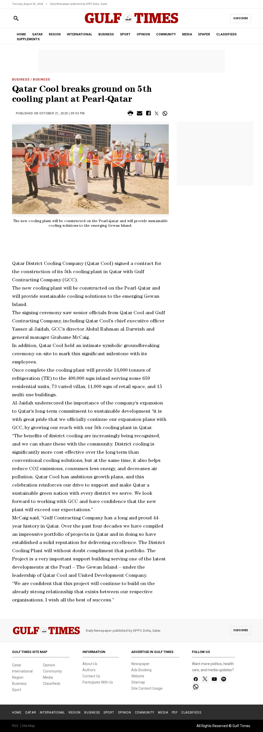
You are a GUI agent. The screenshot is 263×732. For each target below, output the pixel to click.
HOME (21, 34)
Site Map (28, 726)
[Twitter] (205, 679)
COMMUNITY (166, 34)
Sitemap (138, 682)
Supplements (28, 39)
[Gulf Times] (131, 23)
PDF (175, 712)
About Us (89, 664)
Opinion (49, 665)
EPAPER (204, 34)
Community (52, 671)
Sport (16, 690)
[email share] (139, 114)
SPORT (125, 34)
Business (21, 79)
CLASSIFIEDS (226, 34)
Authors (89, 670)
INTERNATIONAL (79, 34)
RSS (15, 726)
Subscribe (240, 18)
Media (48, 677)
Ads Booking (141, 670)
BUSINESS (106, 34)
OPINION (143, 34)
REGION (55, 34)
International (22, 671)
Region (17, 677)
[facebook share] (148, 114)
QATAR (37, 34)
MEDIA (187, 34)
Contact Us (91, 676)
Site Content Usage (147, 688)
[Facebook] (195, 679)
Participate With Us (97, 682)
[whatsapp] (196, 687)
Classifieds (51, 683)
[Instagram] (223, 679)
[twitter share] (156, 113)
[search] (16, 19)
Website (137, 676)
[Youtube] (214, 679)
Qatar (16, 665)
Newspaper (140, 664)
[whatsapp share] (165, 113)
